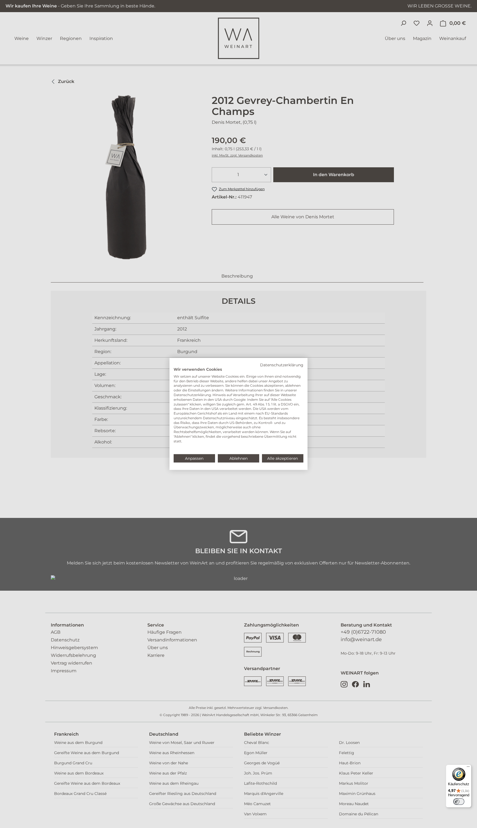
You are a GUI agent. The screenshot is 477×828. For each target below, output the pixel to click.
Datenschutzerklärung (281, 365)
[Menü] (468, 768)
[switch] (458, 801)
